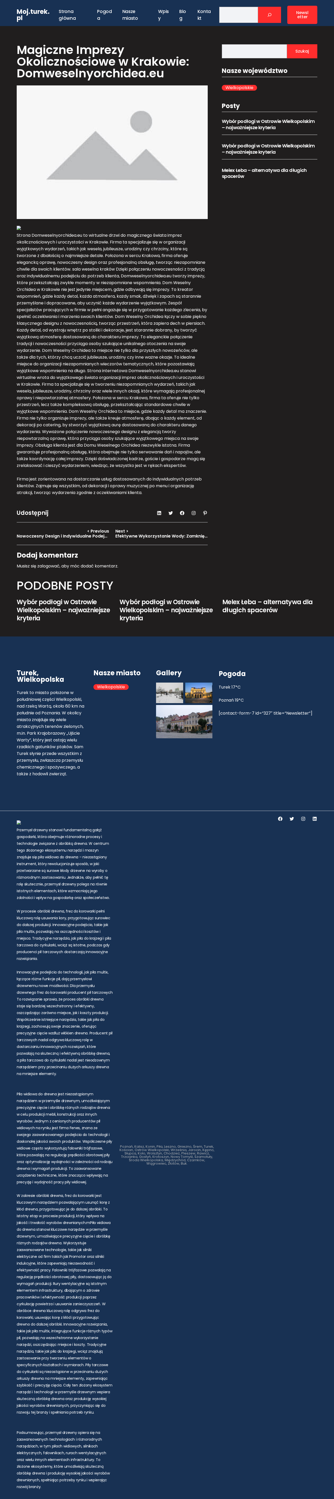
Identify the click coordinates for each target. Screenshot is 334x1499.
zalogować (48, 566)
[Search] (269, 15)
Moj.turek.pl (33, 14)
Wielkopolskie (239, 88)
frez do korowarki (52, 992)
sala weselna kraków (93, 269)
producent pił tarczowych (90, 992)
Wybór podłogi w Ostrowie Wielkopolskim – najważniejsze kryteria (268, 124)
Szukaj (302, 51)
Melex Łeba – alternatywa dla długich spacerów (264, 173)
